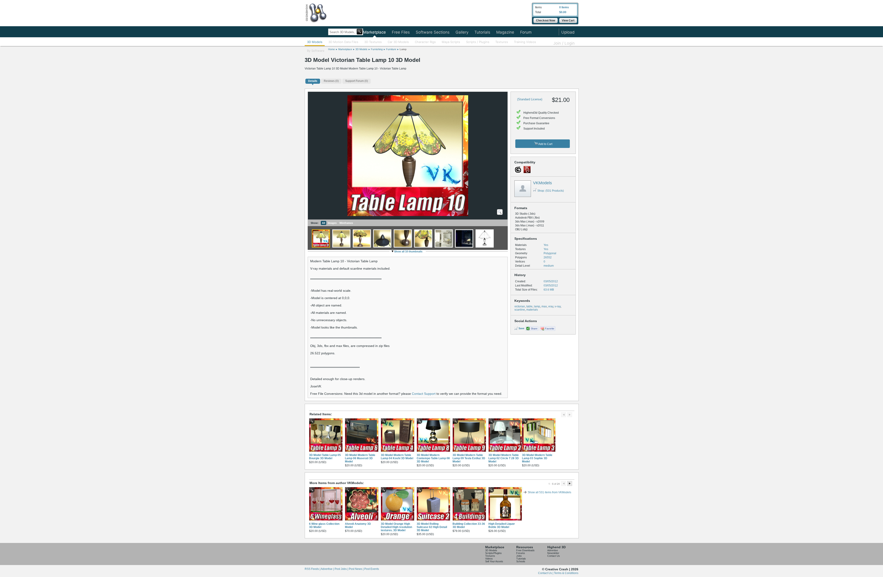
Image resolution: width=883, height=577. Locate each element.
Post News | (356, 569)
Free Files (401, 32)
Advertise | (328, 569)
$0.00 (562, 12)
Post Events (371, 569)
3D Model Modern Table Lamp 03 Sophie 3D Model (537, 458)
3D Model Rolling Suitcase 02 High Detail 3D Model (432, 527)
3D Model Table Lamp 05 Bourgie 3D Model (325, 456)
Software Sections (433, 32)
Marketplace (374, 32)
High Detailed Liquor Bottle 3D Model (501, 525)
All (323, 223)
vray (550, 306)
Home (331, 49)
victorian (519, 306)
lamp (537, 306)
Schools (520, 561)
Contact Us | (546, 573)
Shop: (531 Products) (550, 190)
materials (532, 309)
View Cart (568, 20)
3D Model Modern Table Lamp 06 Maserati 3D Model (360, 458)
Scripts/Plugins (493, 553)
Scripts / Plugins (477, 42)
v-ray (558, 306)
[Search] (359, 32)
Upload (568, 32)
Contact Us (553, 555)
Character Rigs (425, 42)
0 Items (564, 7)
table (529, 306)
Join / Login (564, 43)
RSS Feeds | (313, 569)
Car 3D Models (398, 42)
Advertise (552, 550)
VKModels (542, 183)
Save (521, 328)
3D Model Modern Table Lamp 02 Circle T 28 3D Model (503, 458)
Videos (489, 558)
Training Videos (525, 42)
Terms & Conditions (566, 573)
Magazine (505, 32)
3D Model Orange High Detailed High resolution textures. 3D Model (396, 527)
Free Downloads (525, 550)
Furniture (391, 49)
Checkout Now (545, 20)
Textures (501, 42)
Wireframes (346, 223)
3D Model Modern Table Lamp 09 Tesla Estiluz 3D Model (469, 458)
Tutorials (482, 32)
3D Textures (373, 42)
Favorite (549, 328)
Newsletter (553, 553)
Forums (520, 553)
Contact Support (424, 393)
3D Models (314, 42)
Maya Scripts (451, 42)
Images (332, 223)
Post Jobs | (342, 569)
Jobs (519, 555)
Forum (526, 32)
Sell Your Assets (494, 561)
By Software (315, 50)
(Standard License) (529, 99)
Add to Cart (545, 144)
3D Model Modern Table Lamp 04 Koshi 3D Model (397, 456)
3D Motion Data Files (343, 42)
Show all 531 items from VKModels (549, 492)
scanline (519, 309)
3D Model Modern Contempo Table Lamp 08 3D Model (433, 458)
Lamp (403, 49)
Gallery (462, 32)
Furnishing (377, 49)
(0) (331, 81)
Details (312, 81)
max (544, 306)
